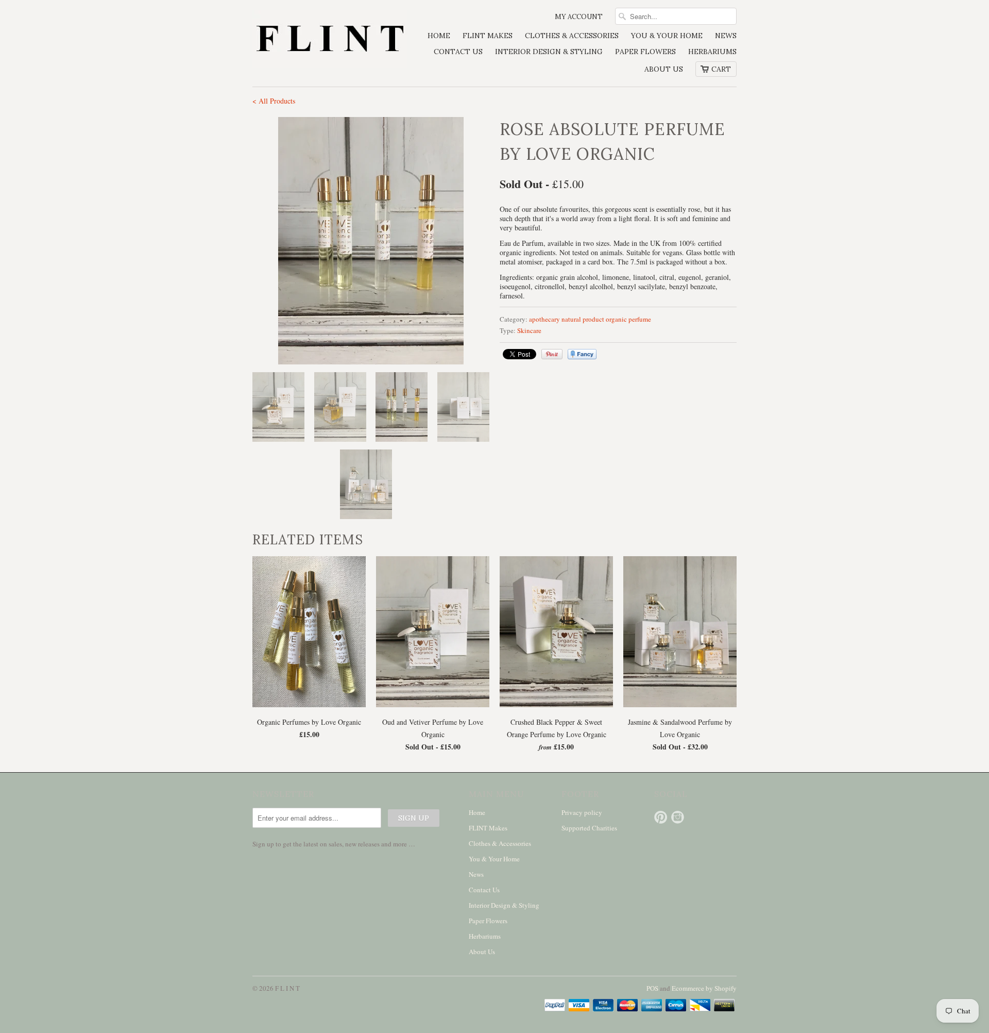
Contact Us (458, 51)
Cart (721, 69)
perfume (639, 319)
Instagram (677, 817)
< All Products (273, 101)
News (726, 35)
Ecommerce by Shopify (704, 988)
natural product (582, 319)
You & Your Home (667, 35)
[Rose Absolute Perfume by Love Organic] (370, 240)
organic (616, 319)
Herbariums (712, 51)
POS (652, 988)
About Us (663, 69)
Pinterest (660, 817)
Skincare (529, 330)
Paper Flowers (645, 51)
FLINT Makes (488, 35)
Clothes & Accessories (572, 35)
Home (439, 35)
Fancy (582, 354)
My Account (579, 16)
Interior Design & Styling (549, 51)
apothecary (544, 319)
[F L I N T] (329, 40)
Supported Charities (589, 827)
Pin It (551, 354)
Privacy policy (581, 812)
